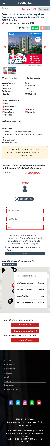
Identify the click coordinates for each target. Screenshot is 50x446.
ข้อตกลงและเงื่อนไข (35, 422)
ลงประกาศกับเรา (11, 78)
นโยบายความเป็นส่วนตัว (15, 422)
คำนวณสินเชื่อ (25, 324)
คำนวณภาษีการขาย (25, 340)
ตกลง (25, 253)
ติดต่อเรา (19, 419)
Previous (5, 47)
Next (45, 47)
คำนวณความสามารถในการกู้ (25, 331)
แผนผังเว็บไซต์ (25, 425)
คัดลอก (23, 27)
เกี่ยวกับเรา (29, 419)
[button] (10, 301)
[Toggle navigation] (45, 3)
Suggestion (34, 78)
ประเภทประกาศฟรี (29, 9)
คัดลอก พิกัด (9, 264)
